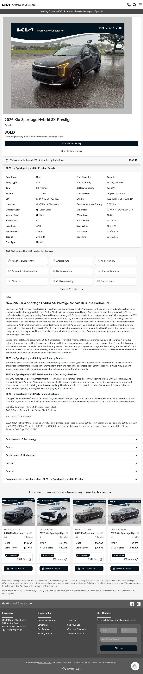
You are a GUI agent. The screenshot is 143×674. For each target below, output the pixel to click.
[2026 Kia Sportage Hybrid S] (53, 512)
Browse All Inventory (71, 143)
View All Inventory (46, 620)
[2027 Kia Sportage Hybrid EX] (89, 512)
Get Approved (44, 629)
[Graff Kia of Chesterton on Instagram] (137, 603)
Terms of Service (75, 633)
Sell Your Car (73, 625)
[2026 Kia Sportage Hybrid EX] (18, 512)
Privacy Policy (45, 633)
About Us (71, 620)
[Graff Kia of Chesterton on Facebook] (131, 603)
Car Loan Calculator (77, 629)
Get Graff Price (17, 568)
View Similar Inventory (71, 151)
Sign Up (119, 648)
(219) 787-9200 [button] (14, 630)
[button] (129, 5)
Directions (43, 625)
